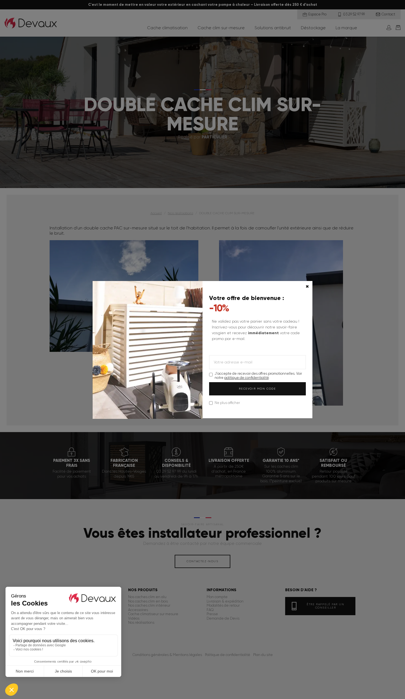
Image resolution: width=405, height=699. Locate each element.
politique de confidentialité (246, 378)
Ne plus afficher (227, 403)
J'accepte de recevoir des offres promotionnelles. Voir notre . (258, 375)
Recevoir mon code (257, 388)
